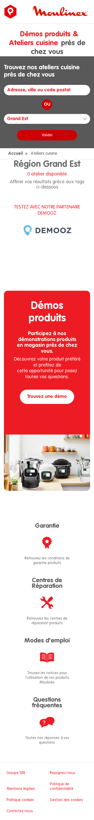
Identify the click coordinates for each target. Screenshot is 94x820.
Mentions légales (21, 789)
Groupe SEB (16, 773)
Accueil (15, 154)
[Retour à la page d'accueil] (10, 11)
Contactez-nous (20, 811)
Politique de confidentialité (61, 786)
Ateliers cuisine (44, 154)
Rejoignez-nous (62, 773)
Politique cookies (20, 800)
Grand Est (17, 119)
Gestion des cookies (66, 800)
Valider (47, 135)
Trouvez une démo (47, 396)
